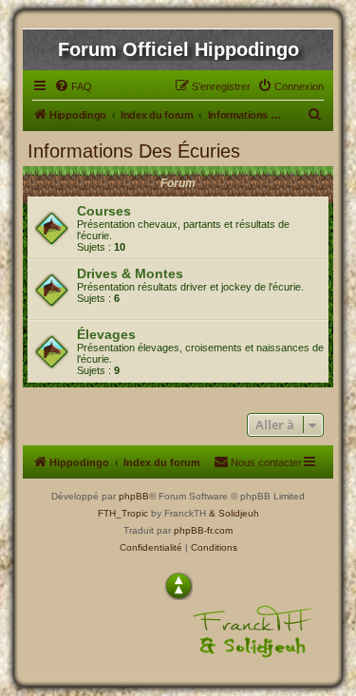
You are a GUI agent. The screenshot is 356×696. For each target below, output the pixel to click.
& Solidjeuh (234, 513)
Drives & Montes (130, 273)
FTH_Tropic (123, 513)
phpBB (134, 496)
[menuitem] (73, 86)
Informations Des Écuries (134, 151)
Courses (104, 210)
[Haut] (178, 586)
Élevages (106, 334)
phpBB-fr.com (203, 530)
